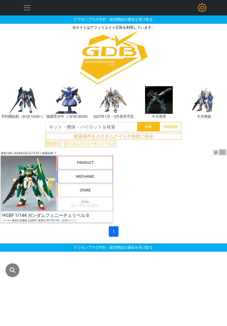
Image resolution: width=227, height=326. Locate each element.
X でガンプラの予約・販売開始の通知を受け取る (113, 19)
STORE (85, 190)
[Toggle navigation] (27, 7)
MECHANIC (85, 176)
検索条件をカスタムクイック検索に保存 (113, 136)
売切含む (53, 143)
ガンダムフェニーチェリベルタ (90, 143)
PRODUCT (85, 162)
